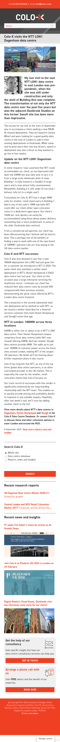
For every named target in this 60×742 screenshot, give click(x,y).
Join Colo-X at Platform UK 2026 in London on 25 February (29, 565)
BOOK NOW (30, 690)
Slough (44, 413)
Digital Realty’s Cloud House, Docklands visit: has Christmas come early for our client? (28, 603)
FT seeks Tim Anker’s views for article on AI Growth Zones (27, 527)
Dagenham (9, 413)
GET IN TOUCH (30, 660)
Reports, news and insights (21, 460)
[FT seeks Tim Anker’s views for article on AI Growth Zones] (29, 544)
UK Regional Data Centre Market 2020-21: (27, 495)
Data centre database (18, 456)
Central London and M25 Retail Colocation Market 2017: (26, 506)
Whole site (13, 453)
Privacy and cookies (30, 713)
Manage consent (45, 739)
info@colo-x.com (43, 4)
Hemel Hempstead (26, 413)
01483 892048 (20, 4)
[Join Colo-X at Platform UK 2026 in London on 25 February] (29, 582)
